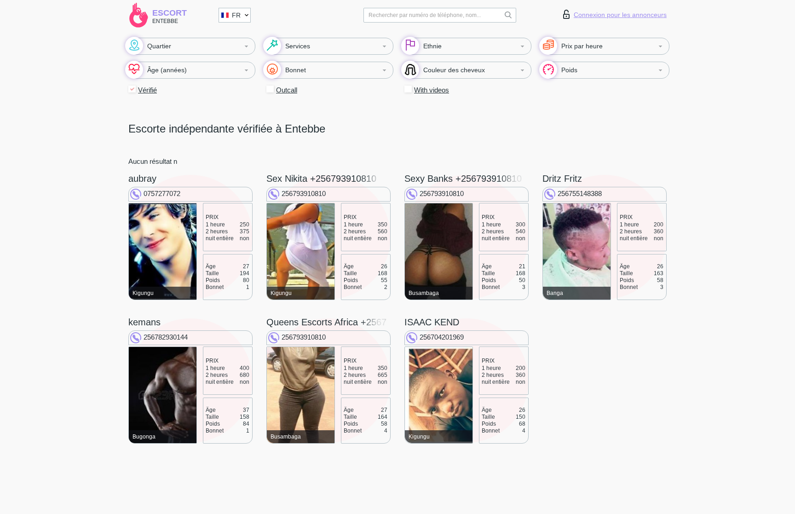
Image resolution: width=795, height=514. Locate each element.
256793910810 (304, 193)
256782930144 (166, 337)
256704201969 (442, 337)
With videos (431, 90)
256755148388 (580, 193)
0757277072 (162, 193)
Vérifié (147, 90)
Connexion (620, 14)
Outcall (286, 90)
